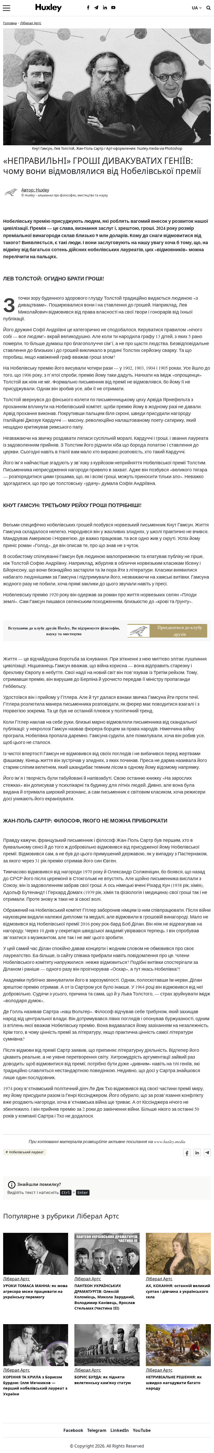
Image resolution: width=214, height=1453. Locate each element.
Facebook (73, 1430)
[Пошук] (208, 7)
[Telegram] (96, 7)
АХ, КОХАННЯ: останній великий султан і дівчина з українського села (178, 1291)
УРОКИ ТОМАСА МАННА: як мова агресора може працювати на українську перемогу (35, 1291)
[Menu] (6, 7)
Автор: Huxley (35, 190)
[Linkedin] (105, 7)
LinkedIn (119, 1430)
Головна (10, 23)
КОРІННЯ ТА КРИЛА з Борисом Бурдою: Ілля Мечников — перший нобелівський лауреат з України (35, 1385)
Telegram (96, 1430)
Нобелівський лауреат (26, 1152)
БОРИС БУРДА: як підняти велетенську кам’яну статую (102, 1379)
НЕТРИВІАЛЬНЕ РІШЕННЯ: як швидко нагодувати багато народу (174, 1382)
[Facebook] (88, 7)
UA (195, 8)
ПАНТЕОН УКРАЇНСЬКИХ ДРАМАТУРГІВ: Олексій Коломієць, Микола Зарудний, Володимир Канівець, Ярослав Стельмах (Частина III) (104, 1297)
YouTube (142, 1430)
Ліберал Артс (30, 23)
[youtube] (113, 7)
